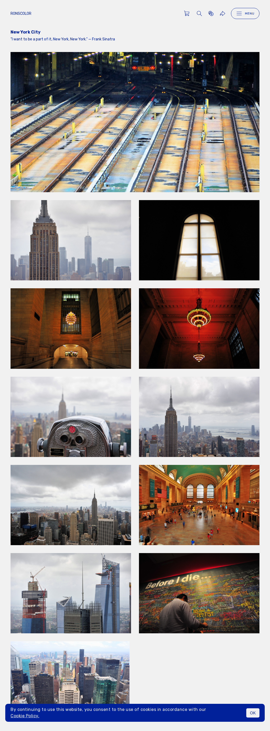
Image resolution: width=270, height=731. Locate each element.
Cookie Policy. (25, 715)
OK (253, 713)
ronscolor (21, 13)
